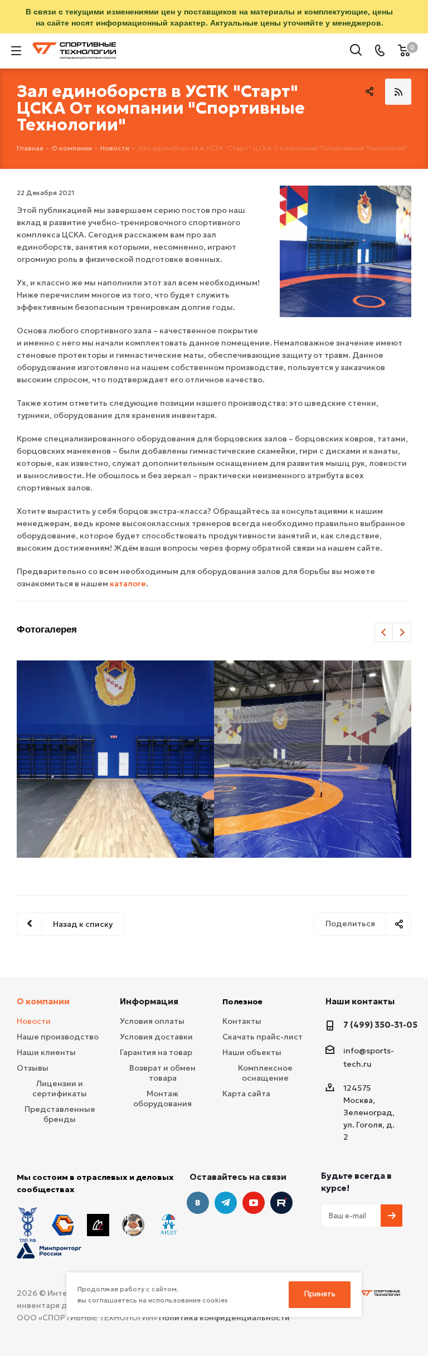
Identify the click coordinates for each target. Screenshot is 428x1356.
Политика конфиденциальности (224, 1318)
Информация (149, 1001)
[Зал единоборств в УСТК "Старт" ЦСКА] (345, 251)
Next (402, 633)
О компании (43, 1001)
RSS (398, 92)
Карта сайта (246, 1093)
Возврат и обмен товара (162, 1073)
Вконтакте (198, 1203)
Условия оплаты (152, 1021)
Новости (34, 1021)
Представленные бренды (60, 1114)
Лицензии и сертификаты (59, 1088)
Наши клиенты (46, 1052)
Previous (384, 633)
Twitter (281, 1203)
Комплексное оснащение (265, 1073)
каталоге (128, 584)
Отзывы (32, 1068)
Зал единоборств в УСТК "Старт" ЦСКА (115, 758)
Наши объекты (251, 1052)
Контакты (241, 1021)
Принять (319, 1294)
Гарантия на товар (156, 1052)
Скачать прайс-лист (262, 1037)
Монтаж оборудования (162, 1098)
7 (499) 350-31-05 (380, 1024)
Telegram (226, 1203)
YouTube (253, 1203)
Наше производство (58, 1037)
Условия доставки (156, 1037)
